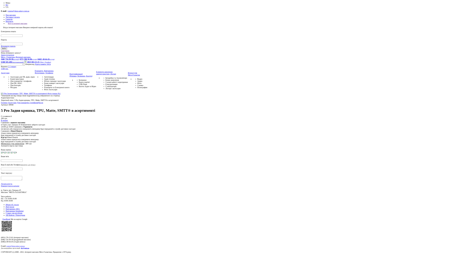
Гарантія (9, 19)
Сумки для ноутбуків (14, 213)
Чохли (40, 103)
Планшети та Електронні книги (56, 87)
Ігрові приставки (17, 79)
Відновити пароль (8, 46)
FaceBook (6, 219)
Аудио (139, 81)
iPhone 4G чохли (12, 205)
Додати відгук (6, 184)
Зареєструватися (7, 55)
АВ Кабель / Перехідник (15, 215)
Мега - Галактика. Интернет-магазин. (16, 57)
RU (7, 5)
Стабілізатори (110, 86)
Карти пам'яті (84, 82)
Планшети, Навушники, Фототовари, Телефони (44, 72)
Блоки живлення (112, 80)
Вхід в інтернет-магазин (17, 23)
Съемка (140, 85)
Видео (139, 79)
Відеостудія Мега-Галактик (134, 74)
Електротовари (111, 84)
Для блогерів (15, 85)
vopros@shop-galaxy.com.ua (18, 11)
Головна (4, 103)
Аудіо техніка (49, 79)
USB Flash (83, 84)
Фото (139, 83)
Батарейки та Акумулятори (116, 78)
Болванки (83, 80)
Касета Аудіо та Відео (87, 86)
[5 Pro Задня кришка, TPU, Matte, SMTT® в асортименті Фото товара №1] (31, 94)
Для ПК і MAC (16, 83)
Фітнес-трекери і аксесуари (55, 81)
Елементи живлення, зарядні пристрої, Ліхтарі (106, 73)
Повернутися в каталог (10, 186)
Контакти (9, 21)
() (10, 59)
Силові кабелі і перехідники (116, 82)
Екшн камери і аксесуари (54, 83)
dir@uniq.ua (25, 248)
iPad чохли (10, 207)
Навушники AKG (13, 209)
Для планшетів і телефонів (20, 81)
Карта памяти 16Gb (43, 64)
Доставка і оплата (13, 17)
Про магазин (11, 15)
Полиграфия (142, 87)
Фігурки (13, 87)
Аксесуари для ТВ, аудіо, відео (22, 77)
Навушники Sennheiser (15, 211)
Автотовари (49, 77)
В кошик (4, 120)
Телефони (48, 85)
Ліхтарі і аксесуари (113, 88)
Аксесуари (5, 73)
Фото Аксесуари (50, 90)
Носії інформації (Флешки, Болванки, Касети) (80, 75)
